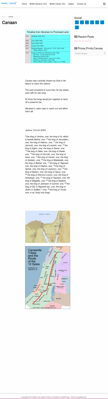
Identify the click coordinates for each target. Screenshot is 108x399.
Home (24, 3)
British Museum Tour (38, 3)
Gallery (71, 3)
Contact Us (81, 3)
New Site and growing (82, 41)
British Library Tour (57, 3)
